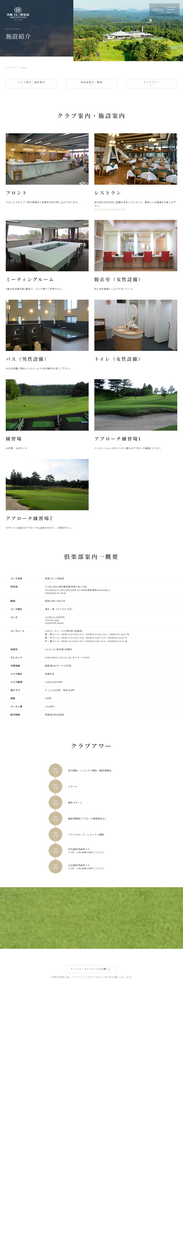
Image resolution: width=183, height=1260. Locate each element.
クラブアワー (151, 82)
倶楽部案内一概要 (91, 82)
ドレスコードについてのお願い (89, 969)
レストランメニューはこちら (110, 209)
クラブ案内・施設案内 (31, 82)
